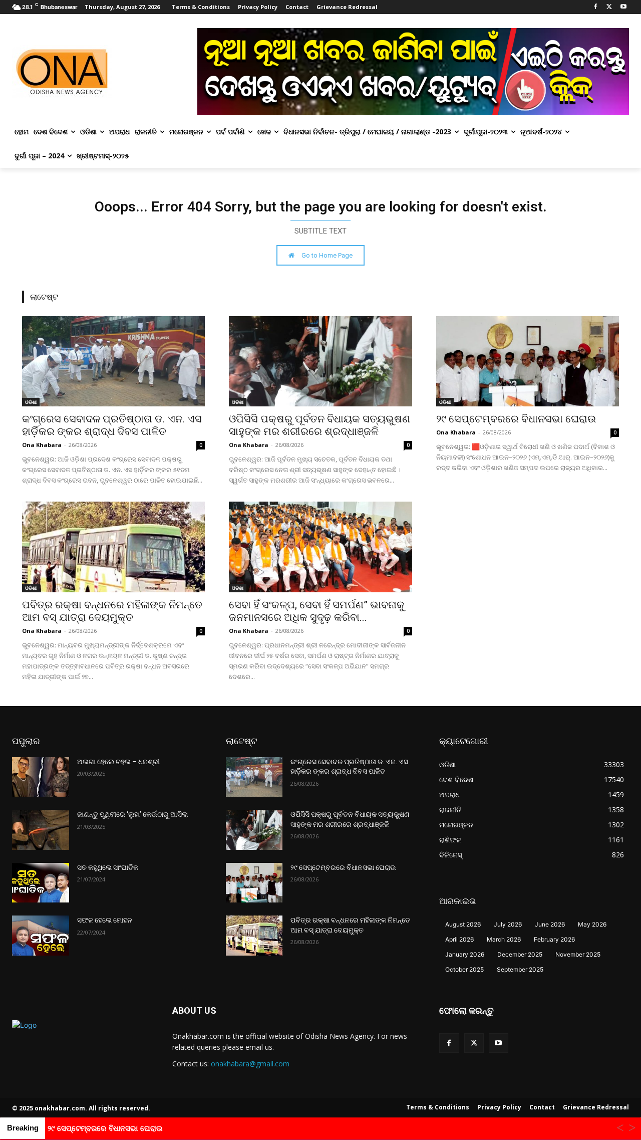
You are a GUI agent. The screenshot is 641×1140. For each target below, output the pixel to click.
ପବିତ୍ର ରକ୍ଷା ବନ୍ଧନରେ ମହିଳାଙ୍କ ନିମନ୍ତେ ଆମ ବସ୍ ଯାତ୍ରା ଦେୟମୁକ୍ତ (112, 611)
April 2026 (459, 939)
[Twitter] (609, 7)
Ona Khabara (42, 444)
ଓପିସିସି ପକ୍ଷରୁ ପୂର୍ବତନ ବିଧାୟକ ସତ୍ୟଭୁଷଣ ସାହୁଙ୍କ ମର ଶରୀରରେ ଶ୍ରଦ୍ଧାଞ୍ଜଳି (319, 425)
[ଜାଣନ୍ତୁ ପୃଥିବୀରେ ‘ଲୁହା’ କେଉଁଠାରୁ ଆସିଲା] (40, 830)
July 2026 (508, 924)
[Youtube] (623, 7)
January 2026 (464, 954)
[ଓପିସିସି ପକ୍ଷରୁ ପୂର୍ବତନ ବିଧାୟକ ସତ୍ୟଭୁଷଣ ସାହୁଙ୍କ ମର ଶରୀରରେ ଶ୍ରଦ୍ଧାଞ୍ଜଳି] (320, 361)
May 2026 (592, 924)
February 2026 (554, 939)
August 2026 (463, 924)
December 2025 (519, 954)
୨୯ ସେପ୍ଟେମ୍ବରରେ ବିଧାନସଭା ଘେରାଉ (516, 419)
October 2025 (464, 969)
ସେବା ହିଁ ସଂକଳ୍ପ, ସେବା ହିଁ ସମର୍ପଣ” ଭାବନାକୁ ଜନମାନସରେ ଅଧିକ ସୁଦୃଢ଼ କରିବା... (317, 611)
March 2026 (504, 939)
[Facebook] (595, 7)
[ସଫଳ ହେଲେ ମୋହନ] (40, 936)
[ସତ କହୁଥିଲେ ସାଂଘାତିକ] (40, 883)
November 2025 (577, 954)
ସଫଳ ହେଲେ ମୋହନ (104, 920)
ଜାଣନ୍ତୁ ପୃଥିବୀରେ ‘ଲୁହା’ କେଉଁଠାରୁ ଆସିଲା (132, 814)
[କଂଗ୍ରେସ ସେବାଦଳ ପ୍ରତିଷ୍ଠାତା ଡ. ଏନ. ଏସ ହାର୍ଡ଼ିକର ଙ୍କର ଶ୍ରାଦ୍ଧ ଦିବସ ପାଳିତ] (113, 361)
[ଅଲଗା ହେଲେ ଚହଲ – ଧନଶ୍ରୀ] (40, 777)
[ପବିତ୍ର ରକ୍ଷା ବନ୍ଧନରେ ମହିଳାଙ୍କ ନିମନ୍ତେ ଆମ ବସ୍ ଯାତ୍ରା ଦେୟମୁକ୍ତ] (113, 547)
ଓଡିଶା (31, 401)
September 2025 (520, 969)
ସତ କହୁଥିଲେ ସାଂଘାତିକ (107, 867)
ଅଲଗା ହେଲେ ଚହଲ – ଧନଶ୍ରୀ (118, 762)
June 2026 (550, 924)
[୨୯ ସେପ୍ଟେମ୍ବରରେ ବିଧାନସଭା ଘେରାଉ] (527, 361)
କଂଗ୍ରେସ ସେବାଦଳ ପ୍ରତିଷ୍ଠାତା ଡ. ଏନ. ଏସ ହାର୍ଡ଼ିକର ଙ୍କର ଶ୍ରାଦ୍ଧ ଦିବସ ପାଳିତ (112, 425)
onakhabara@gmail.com (250, 1063)
